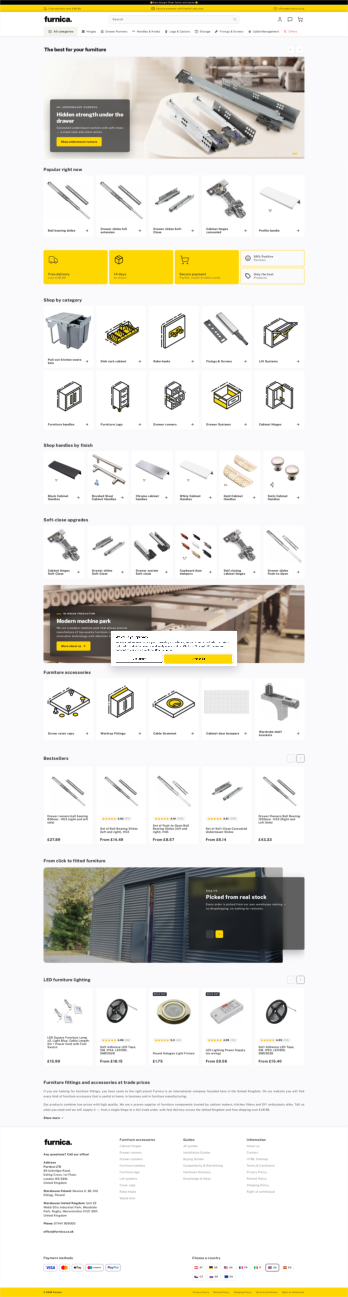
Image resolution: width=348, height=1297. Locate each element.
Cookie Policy (164, 649)
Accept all (198, 658)
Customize (139, 658)
